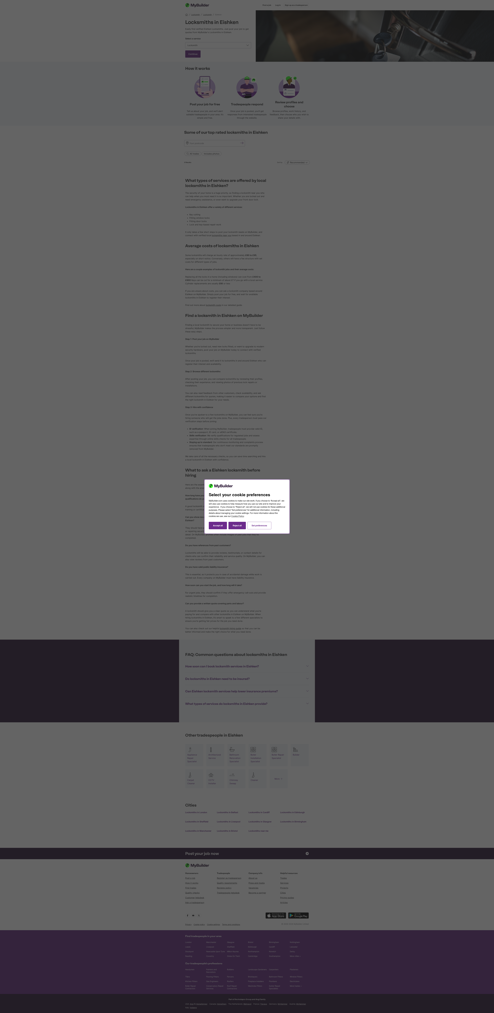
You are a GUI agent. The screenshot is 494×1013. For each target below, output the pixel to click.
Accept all (218, 525)
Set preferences (259, 525)
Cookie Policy (237, 516)
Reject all (237, 525)
